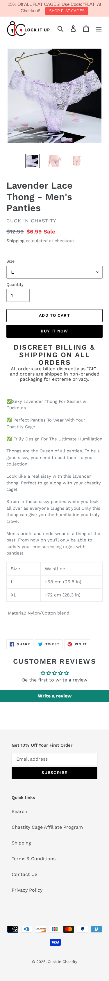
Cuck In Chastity (62, 961)
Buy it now (54, 331)
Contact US (24, 874)
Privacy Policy (27, 890)
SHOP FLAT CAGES (67, 11)
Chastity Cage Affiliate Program (47, 827)
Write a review (55, 696)
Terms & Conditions (34, 858)
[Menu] (98, 28)
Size (10, 261)
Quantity (15, 284)
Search (19, 811)
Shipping (15, 240)
